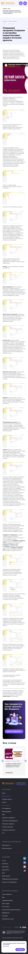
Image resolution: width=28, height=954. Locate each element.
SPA (3, 897)
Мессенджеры (6, 811)
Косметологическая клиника (11, 909)
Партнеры (5, 866)
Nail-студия (5, 903)
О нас (4, 860)
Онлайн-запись (7, 799)
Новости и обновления (9, 882)
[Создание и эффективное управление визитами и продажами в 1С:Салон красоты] (14, 754)
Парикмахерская (7, 900)
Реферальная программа (10, 879)
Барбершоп (6, 912)
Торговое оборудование (10, 820)
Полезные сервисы (8, 823)
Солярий (5, 915)
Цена (3, 793)
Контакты (5, 863)
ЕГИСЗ (4, 802)
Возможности (6, 796)
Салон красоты (7, 894)
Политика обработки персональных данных (12, 937)
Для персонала (7, 848)
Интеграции (6, 805)
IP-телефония (6, 808)
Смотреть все (9, 772)
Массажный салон (8, 919)
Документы (5, 869)
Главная (5, 8)
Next (25, 760)
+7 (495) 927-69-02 (20, 783)
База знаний (6, 876)
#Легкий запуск (11, 23)
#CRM (4, 23)
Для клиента (6, 845)
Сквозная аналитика (8, 830)
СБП (3, 814)
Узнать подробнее (14, 731)
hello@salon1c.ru (21, 784)
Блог (9, 8)
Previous (2, 760)
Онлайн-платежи (7, 827)
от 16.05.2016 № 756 (16, 933)
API (3, 833)
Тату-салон (5, 906)
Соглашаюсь (20, 949)
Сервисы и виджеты (8, 817)
